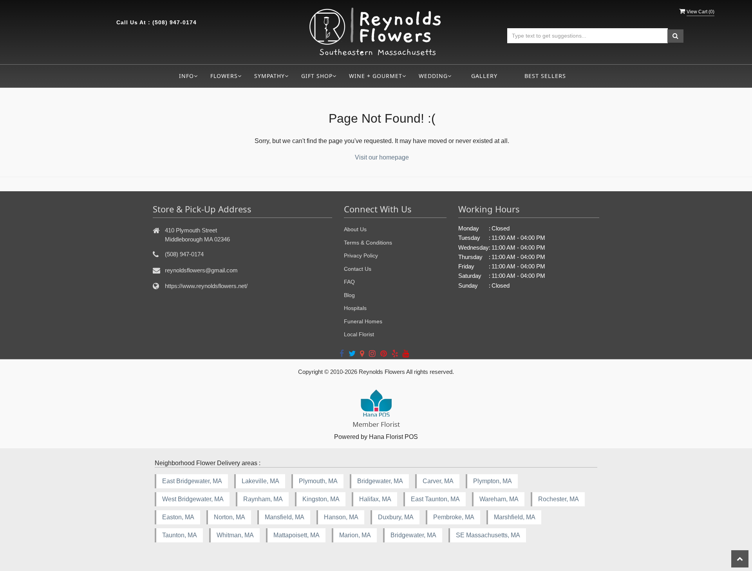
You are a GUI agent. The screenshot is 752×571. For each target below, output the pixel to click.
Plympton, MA (492, 481)
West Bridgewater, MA (193, 499)
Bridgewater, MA (380, 481)
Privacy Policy (361, 255)
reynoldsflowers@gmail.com (201, 270)
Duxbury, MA (396, 517)
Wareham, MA (499, 499)
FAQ (349, 282)
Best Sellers (545, 76)
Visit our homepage (382, 157)
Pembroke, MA (453, 517)
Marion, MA (355, 535)
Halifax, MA (375, 499)
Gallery (484, 76)
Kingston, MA (321, 499)
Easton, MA (178, 517)
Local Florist (359, 334)
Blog (349, 295)
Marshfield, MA (514, 517)
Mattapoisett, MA (296, 535)
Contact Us (357, 269)
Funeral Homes (363, 321)
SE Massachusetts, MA (488, 535)
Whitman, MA (235, 535)
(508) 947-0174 (174, 22)
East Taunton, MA (435, 499)
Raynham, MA (263, 499)
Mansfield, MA (284, 517)
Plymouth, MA (318, 481)
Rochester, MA (558, 499)
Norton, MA (229, 517)
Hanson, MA (341, 517)
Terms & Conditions (368, 242)
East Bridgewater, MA (192, 481)
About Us (355, 229)
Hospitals (355, 308)
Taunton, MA (179, 535)
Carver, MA (438, 481)
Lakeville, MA (260, 481)
